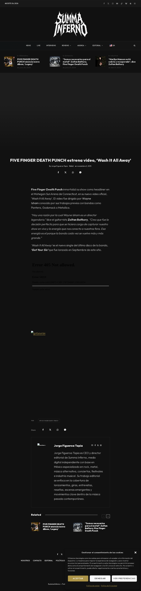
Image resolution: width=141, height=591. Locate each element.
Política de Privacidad (109, 586)
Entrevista (69, 56)
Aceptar (78, 578)
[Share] (58, 172)
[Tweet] (65, 172)
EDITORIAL (97, 45)
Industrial (114, 56)
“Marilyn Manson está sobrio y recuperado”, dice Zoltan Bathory (122, 62)
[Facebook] (104, 3)
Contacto (37, 561)
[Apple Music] (130, 3)
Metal (71, 166)
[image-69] (100, 61)
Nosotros (25, 561)
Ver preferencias (124, 578)
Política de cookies (93, 586)
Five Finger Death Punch (49, 420)
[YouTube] (117, 3)
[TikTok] (121, 3)
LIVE (38, 45)
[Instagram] (113, 3)
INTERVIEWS (51, 45)
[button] (135, 552)
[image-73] (55, 61)
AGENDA (80, 45)
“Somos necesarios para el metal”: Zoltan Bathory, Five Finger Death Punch (76, 62)
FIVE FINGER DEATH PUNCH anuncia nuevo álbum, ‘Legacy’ (28, 62)
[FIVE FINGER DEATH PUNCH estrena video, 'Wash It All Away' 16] (70, 370)
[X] (108, 3)
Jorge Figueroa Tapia (68, 445)
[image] (9, 61)
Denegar (100, 578)
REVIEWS (65, 45)
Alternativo (23, 56)
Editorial (49, 561)
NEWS (28, 45)
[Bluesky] (126, 3)
